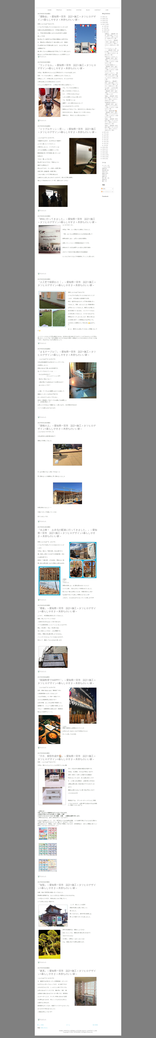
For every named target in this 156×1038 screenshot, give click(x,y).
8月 (105, 132)
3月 (105, 141)
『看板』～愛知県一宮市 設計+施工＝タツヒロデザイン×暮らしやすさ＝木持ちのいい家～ (111, 98)
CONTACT (90, 1030)
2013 (103, 153)
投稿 (103, 188)
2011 (103, 156)
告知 (103, 175)
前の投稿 (95, 1025)
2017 (103, 24)
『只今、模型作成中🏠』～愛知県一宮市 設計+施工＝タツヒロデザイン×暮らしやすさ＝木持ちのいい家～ (111, 114)
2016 (103, 147)
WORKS (72, 1030)
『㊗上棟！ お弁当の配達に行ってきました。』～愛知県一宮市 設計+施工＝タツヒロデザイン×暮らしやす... (111, 91)
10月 (105, 30)
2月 (105, 143)
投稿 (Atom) (44, 1027)
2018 (103, 22)
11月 (105, 28)
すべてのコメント (107, 191)
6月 (105, 136)
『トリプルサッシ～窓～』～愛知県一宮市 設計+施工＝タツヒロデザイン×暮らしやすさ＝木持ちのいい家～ (111, 52)
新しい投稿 (40, 1025)
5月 (105, 138)
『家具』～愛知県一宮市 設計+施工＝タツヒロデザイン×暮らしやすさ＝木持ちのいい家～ (111, 128)
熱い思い (104, 178)
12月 (105, 26)
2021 (103, 17)
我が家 (104, 170)
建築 (103, 173)
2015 (103, 149)
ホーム (68, 1025)
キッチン (104, 165)
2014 (103, 151)
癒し (103, 181)
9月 (105, 32)
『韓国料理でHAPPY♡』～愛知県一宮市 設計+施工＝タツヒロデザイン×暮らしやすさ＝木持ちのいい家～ (111, 106)
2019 (103, 20)
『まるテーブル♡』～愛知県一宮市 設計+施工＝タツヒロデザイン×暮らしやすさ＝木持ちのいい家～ (111, 76)
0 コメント (43, 56)
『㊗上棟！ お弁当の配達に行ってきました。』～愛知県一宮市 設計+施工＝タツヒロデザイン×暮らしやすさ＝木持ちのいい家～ (67, 533)
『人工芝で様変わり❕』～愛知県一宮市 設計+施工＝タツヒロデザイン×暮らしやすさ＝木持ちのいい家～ (111, 68)
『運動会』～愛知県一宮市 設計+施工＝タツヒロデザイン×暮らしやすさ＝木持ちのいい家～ (111, 36)
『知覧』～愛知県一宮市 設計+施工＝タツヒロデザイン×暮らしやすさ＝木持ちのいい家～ (111, 121)
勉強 (103, 179)
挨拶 (103, 168)
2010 (103, 158)
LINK (95, 1030)
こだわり (104, 167)
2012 (103, 155)
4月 (105, 139)
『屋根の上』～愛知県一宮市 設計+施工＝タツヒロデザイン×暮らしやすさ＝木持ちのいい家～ (111, 84)
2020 (103, 18)
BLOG (84, 1030)
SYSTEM (78, 1030)
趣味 (103, 176)
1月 (105, 145)
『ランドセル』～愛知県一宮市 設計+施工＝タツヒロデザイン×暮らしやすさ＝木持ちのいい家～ (111, 43)
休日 (103, 171)
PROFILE (66, 1030)
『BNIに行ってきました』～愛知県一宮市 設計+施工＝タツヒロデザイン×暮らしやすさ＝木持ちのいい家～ (111, 60)
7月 (105, 134)
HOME (61, 1030)
